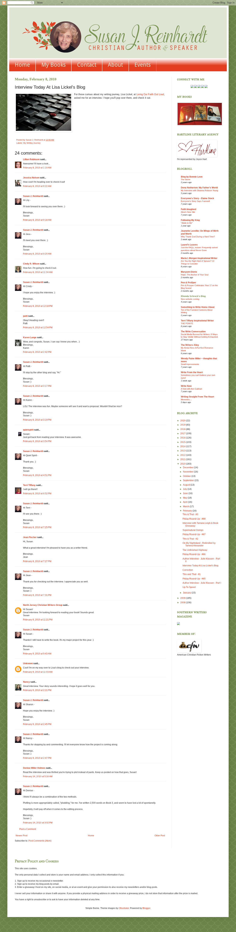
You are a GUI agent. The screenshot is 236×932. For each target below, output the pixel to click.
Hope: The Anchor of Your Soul (194, 275)
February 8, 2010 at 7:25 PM (37, 527)
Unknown (28, 663)
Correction (188, 570)
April (185, 502)
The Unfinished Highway (195, 550)
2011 (183, 459)
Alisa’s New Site (188, 212)
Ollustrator (124, 908)
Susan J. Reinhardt (33, 196)
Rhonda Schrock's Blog (193, 296)
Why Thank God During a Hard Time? (198, 236)
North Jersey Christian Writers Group (42, 605)
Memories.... (186, 399)
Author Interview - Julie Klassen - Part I (202, 583)
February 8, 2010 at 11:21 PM (37, 619)
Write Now (186, 386)
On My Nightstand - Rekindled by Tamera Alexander (199, 544)
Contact (86, 65)
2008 (183, 602)
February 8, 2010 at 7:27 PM (37, 561)
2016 (183, 437)
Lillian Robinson (31, 159)
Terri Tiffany (29, 485)
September (189, 480)
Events (142, 65)
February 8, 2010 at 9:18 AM (37, 220)
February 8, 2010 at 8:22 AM (37, 186)
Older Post (160, 835)
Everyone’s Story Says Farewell (195, 201)
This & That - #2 (190, 538)
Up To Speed (189, 587)
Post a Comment (27, 829)
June (185, 493)
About (115, 65)
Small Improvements (190, 364)
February (187, 510)
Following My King (190, 220)
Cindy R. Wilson (31, 263)
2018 (183, 429)
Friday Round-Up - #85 (194, 578)
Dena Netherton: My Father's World (199, 187)
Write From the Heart (192, 372)
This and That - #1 (192, 574)
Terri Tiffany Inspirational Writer (197, 320)
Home (22, 65)
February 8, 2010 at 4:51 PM (37, 475)
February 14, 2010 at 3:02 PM (38, 822)
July (185, 489)
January (187, 592)
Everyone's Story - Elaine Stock (197, 198)
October (187, 476)
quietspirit (28, 430)
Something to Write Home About (197, 307)
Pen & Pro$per (188, 282)
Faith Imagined (188, 209)
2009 (183, 598)
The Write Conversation (193, 331)
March (186, 506)
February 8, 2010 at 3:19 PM (37, 420)
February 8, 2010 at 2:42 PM (37, 352)
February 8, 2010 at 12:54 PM (38, 327)
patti (25, 316)
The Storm (185, 179)
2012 (183, 455)
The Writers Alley (190, 345)
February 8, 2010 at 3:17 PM (37, 386)
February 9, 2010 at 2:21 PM (37, 690)
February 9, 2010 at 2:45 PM (37, 724)
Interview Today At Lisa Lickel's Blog (200, 565)
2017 (183, 433)
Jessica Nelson (31, 177)
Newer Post (21, 835)
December (188, 467)
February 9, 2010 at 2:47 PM (37, 758)
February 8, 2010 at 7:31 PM (37, 595)
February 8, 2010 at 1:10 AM (37, 167)
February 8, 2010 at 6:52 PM (37, 493)
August (186, 485)
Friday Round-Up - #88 (194, 519)
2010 (183, 463)
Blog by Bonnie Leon (191, 176)
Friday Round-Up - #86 (194, 554)
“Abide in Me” (187, 223)
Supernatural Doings (193, 530)
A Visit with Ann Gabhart (191, 389)
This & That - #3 (190, 514)
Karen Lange (30, 337)
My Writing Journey (32, 143)
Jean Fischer (30, 537)
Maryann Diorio (189, 272)
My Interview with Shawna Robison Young (199, 190)
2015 (183, 442)
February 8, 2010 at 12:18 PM (38, 306)
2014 (183, 446)
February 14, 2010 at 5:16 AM (38, 776)
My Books (53, 65)
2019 (183, 425)
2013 (183, 450)
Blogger (146, 908)
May (185, 497)
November (188, 471)
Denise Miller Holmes (34, 768)
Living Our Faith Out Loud (150, 94)
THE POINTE (187, 323)
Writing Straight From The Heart (197, 396)
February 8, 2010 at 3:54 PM (37, 441)
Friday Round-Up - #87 (194, 534)
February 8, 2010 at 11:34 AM (37, 272)
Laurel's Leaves (189, 244)
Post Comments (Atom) (39, 840)
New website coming (190, 299)
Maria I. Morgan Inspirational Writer (199, 258)
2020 (183, 420)
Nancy (26, 682)
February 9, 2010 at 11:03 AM (37, 672)
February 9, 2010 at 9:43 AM (37, 653)
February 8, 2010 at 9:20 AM (37, 253)
